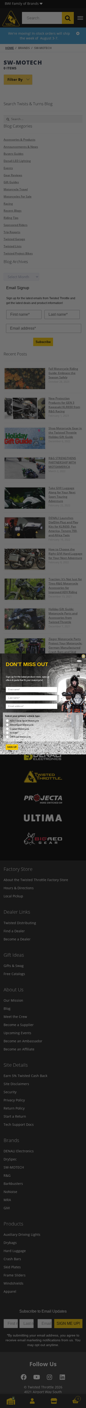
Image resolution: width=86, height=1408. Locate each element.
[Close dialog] (83, 656)
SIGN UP (12, 747)
